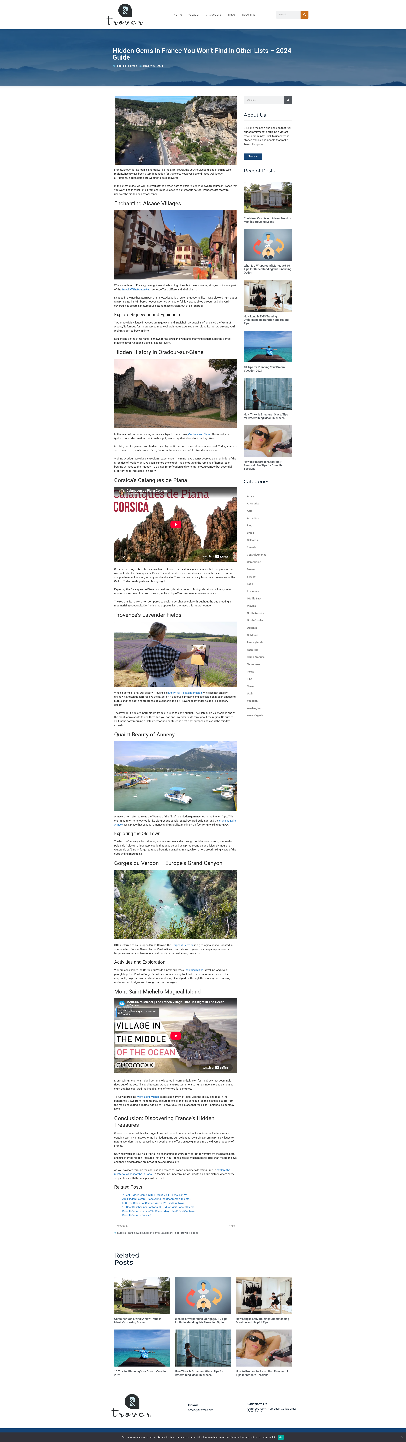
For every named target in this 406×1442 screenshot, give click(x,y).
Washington (254, 708)
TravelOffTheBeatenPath (136, 289)
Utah (249, 693)
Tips (249, 678)
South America (256, 657)
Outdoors (252, 635)
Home (178, 14)
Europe (121, 1232)
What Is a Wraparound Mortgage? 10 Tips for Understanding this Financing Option (267, 269)
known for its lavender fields (185, 692)
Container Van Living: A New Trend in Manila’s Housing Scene (267, 220)
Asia (249, 510)
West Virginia (255, 715)
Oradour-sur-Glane (199, 434)
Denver (251, 569)
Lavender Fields (170, 1232)
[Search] (304, 15)
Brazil (250, 532)
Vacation (194, 14)
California (253, 540)
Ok (280, 1437)
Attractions (213, 14)
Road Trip (248, 14)
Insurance (253, 591)
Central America (256, 554)
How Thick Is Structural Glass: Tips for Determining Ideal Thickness (266, 416)
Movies (251, 605)
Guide (139, 1232)
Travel (232, 14)
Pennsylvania (255, 642)
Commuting (254, 562)
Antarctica (253, 503)
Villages (193, 1232)
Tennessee (253, 664)
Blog (249, 525)
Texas (250, 671)
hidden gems (152, 1232)
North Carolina (255, 620)
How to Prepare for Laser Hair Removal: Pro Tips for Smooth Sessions (263, 465)
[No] (402, 1437)
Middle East (254, 598)
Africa (250, 496)
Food (250, 583)
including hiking (194, 970)
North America (255, 613)
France (131, 1232)
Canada (251, 547)
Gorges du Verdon (182, 945)
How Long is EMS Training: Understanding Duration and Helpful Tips (266, 320)
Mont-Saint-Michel (148, 1096)
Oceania (252, 627)
